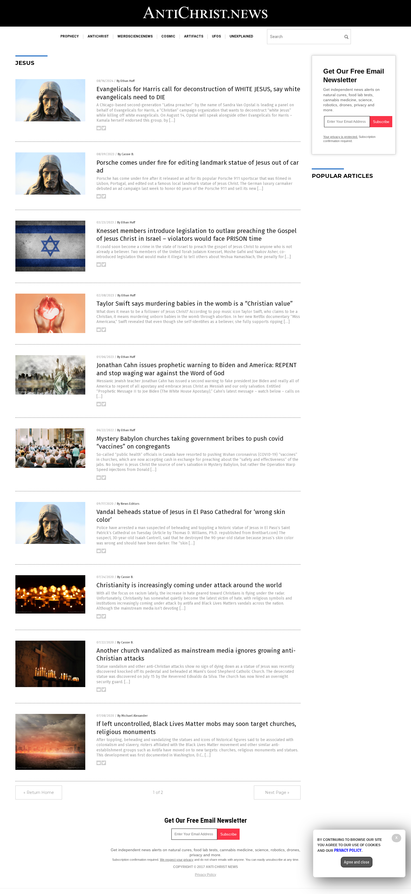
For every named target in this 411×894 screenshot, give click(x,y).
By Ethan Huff (125, 81)
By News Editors (128, 504)
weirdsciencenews (135, 36)
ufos (216, 36)
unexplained (241, 36)
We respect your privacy (176, 859)
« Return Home (38, 792)
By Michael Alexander (132, 716)
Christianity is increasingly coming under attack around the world (189, 585)
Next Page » (277, 792)
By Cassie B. (126, 154)
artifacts (193, 36)
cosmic (168, 36)
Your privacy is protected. (340, 136)
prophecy (69, 36)
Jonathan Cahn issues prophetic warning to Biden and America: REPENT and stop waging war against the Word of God (196, 369)
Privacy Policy (205, 875)
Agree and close (356, 862)
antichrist (98, 36)
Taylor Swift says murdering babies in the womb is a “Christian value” (194, 303)
